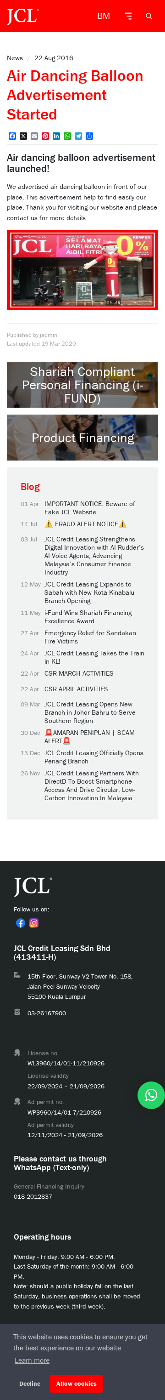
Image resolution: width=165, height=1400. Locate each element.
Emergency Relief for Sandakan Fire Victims (90, 637)
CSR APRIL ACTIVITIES (76, 689)
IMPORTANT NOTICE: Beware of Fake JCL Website (89, 508)
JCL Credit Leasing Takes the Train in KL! (94, 657)
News (15, 57)
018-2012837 (33, 1196)
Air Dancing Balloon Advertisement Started (75, 94)
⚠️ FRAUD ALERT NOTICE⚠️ (85, 524)
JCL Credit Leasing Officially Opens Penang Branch (93, 757)
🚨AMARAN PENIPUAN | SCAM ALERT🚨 (89, 736)
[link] (20, 923)
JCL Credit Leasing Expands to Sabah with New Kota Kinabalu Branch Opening (89, 592)
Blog (30, 486)
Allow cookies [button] (76, 1383)
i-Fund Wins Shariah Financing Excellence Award (88, 617)
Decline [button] (29, 1383)
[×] (151, 1095)
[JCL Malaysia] (23, 16)
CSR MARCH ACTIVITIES (79, 673)
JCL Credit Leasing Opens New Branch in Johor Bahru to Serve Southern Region (90, 712)
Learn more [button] (32, 1360)
